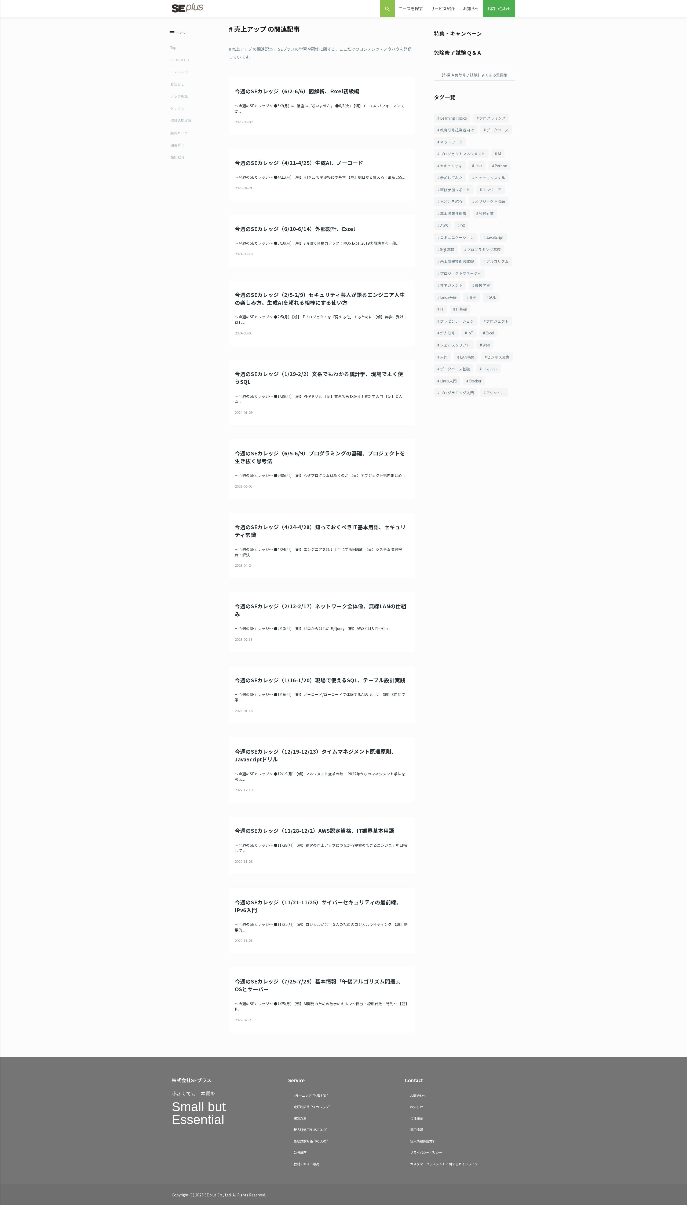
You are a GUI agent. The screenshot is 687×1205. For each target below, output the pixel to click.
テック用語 (179, 96)
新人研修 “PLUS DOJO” (310, 1129)
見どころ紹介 (451, 201)
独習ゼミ (177, 145)
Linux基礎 (448, 297)
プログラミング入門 (457, 392)
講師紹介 (177, 157)
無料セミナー (180, 132)
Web (486, 345)
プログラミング (492, 118)
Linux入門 (448, 381)
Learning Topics (453, 118)
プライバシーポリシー (426, 1152)
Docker (475, 381)
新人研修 (447, 333)
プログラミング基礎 (484, 249)
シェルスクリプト (455, 345)
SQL (492, 297)
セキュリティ (451, 165)
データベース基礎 (455, 368)
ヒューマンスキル (490, 177)
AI (499, 153)
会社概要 (416, 1118)
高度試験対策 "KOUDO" (311, 1141)
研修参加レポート (455, 189)
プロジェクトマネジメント (462, 153)
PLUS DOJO (179, 59)
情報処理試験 (180, 120)
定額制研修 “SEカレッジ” (312, 1106)
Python (501, 165)
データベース (497, 129)
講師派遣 (300, 1118)
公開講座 (300, 1152)
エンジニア (492, 189)
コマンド (489, 368)
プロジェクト (497, 321)
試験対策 (486, 213)
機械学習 (482, 285)
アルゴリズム (497, 261)
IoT (470, 333)
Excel (489, 333)
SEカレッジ (179, 71)
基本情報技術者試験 (457, 261)
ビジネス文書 (498, 357)
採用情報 (416, 1129)
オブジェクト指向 (490, 201)
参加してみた (451, 177)
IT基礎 (461, 309)
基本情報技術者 (453, 213)
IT (442, 309)
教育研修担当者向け (457, 129)
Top (173, 47)
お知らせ (471, 8)
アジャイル (495, 392)
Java (478, 165)
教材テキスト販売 (306, 1164)
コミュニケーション (457, 237)
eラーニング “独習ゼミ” (311, 1095)
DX (462, 225)
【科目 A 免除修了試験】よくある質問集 (473, 75)
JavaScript (495, 237)
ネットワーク (451, 142)
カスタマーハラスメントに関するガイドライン (444, 1164)
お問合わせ (418, 1095)
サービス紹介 (443, 8)
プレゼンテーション (457, 321)
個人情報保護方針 (423, 1141)
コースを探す (411, 8)
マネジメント (451, 285)
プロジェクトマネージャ (460, 273)
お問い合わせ (499, 8)
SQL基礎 (447, 249)
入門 (444, 357)
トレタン (177, 108)
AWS (444, 225)
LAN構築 (467, 357)
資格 (473, 297)
